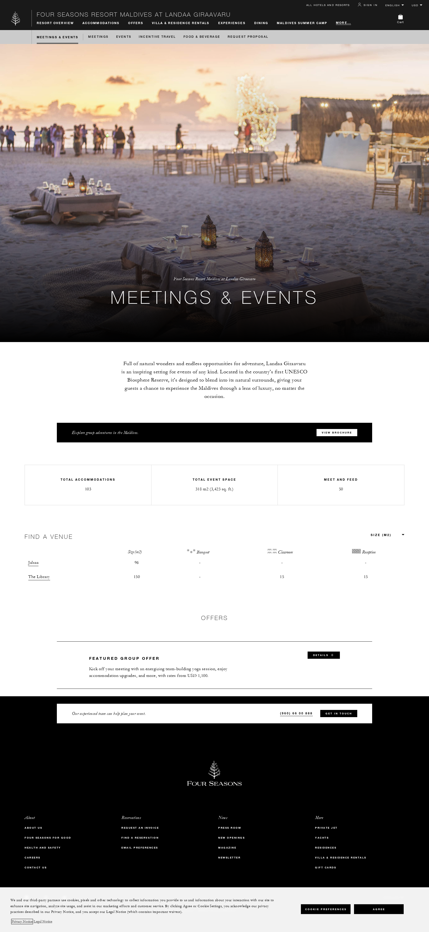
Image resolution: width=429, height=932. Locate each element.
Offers (135, 23)
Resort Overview (55, 23)
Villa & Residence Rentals (181, 23)
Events (124, 37)
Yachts (322, 837)
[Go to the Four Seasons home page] (15, 18)
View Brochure (337, 432)
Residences (325, 847)
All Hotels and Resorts (328, 4)
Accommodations (100, 23)
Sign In (371, 4)
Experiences (232, 23)
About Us (33, 827)
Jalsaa (33, 562)
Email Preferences (139, 847)
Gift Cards (325, 867)
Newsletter (229, 857)
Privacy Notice (22, 921)
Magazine (227, 847)
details (320, 655)
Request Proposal (248, 37)
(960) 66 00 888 (296, 713)
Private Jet (326, 827)
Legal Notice (43, 921)
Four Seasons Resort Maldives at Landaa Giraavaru (134, 14)
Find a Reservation (140, 837)
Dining (261, 23)
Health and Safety (43, 847)
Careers (32, 857)
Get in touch (338, 713)
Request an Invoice (140, 827)
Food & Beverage (201, 37)
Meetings (98, 37)
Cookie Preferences (326, 909)
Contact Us (36, 867)
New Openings (231, 837)
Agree (379, 909)
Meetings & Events (57, 37)
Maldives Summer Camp (302, 23)
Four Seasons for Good (48, 837)
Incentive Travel (157, 37)
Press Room (229, 827)
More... (343, 23)
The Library (39, 576)
